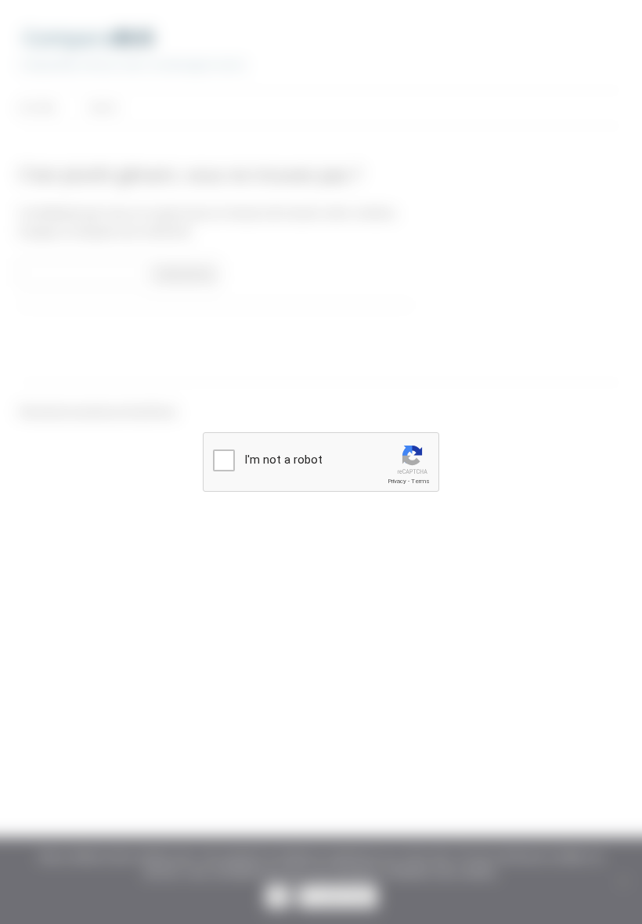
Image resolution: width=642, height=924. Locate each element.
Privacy (397, 481)
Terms (420, 481)
